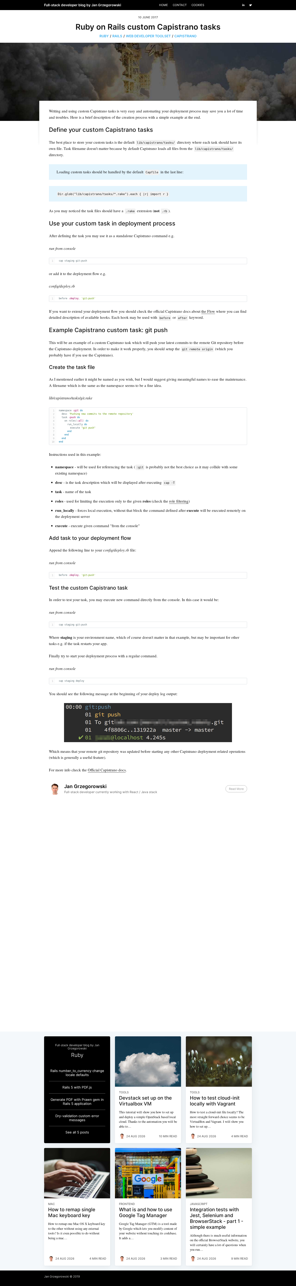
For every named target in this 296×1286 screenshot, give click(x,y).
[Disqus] (148, 859)
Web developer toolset (148, 36)
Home (163, 5)
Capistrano (185, 36)
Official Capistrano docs (107, 769)
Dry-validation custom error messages (77, 1118)
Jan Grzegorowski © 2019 (62, 1276)
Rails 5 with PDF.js (77, 1087)
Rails (117, 36)
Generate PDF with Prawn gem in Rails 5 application (77, 1102)
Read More (236, 789)
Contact (180, 5)
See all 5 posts (77, 1132)
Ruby (104, 36)
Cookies (197, 5)
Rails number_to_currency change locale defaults (77, 1073)
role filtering (178, 501)
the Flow (208, 311)
